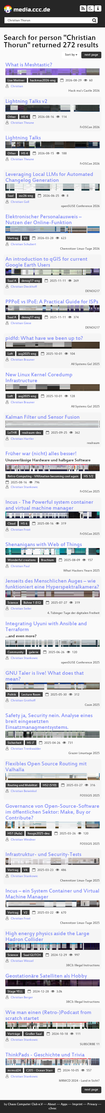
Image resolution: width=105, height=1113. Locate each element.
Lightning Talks (23, 138)
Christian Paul (20, 566)
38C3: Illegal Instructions (83, 965)
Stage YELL (15, 991)
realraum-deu (31, 433)
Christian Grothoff (23, 700)
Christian (17, 86)
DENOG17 (92, 291)
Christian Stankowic (24, 487)
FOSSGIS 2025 (90, 795)
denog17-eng (30, 281)
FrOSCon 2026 (90, 127)
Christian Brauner (23, 360)
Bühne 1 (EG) (32, 603)
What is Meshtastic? (28, 65)
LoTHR (12, 433)
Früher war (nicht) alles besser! (41, 454)
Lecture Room (31, 695)
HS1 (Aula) (15, 833)
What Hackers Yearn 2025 (81, 571)
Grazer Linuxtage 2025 (84, 753)
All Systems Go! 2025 (85, 364)
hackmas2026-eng (42, 80)
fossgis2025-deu (39, 833)
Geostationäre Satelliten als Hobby (46, 976)
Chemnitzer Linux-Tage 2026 (80, 249)
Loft (10, 354)
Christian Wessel (22, 961)
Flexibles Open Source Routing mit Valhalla (46, 767)
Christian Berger (22, 997)
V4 (25, 870)
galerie (33, 652)
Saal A (12, 281)
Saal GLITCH (32, 955)
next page (91, 55)
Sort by (70, 55)
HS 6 (24, 524)
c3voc (52, 1108)
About (52, 1104)
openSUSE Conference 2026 (80, 206)
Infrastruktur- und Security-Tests (43, 855)
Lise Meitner (16, 80)
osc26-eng (26, 196)
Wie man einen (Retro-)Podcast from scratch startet (48, 1016)
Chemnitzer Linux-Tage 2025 (80, 880)
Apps (64, 1104)
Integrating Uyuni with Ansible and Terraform (46, 627)
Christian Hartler (22, 439)
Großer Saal (33, 1034)
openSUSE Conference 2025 (80, 662)
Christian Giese (21, 323)
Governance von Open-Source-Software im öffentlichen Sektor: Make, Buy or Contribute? (52, 812)
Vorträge (14, 1034)
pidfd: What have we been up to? (44, 339)
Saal (10, 196)
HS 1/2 (88, 476)
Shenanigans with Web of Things (43, 545)
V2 (25, 913)
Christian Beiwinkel (24, 791)
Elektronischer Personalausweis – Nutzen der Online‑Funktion (43, 220)
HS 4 (24, 117)
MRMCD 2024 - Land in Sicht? (79, 1081)
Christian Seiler (21, 609)
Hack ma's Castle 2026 (84, 91)
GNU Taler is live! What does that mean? (44, 677)
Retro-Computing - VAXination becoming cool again (43, 476)
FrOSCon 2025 (90, 491)
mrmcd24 (14, 1070)
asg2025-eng (27, 354)
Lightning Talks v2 (26, 102)
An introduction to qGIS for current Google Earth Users (46, 263)
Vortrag (13, 238)
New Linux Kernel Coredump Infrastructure (39, 378)
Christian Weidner (23, 840)
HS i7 (30, 743)
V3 (25, 238)
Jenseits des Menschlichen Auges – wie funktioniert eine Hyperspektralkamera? (52, 584)
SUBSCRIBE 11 (90, 1044)
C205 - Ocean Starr (39, 1070)
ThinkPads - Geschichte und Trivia (44, 1055)
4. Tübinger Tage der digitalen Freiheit (73, 613)
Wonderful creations (22, 560)
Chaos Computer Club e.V (25, 1104)
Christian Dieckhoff (24, 287)
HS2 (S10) (49, 785)
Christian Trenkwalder (26, 749)
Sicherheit (14, 743)
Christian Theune (22, 123)
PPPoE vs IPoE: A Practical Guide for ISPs (51, 302)
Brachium (47, 560)
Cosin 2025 (92, 705)
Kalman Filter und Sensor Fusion (42, 418)
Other (12, 117)
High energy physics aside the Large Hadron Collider (47, 937)
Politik (12, 695)
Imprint (77, 1104)
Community (15, 652)
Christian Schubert (23, 244)
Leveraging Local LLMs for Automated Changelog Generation (49, 178)
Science (13, 603)
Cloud (11, 524)
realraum (93, 443)
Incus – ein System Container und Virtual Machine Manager (52, 894)
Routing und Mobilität (22, 785)
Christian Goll (20, 202)
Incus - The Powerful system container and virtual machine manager (49, 506)
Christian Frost (21, 530)
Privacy (92, 1104)
